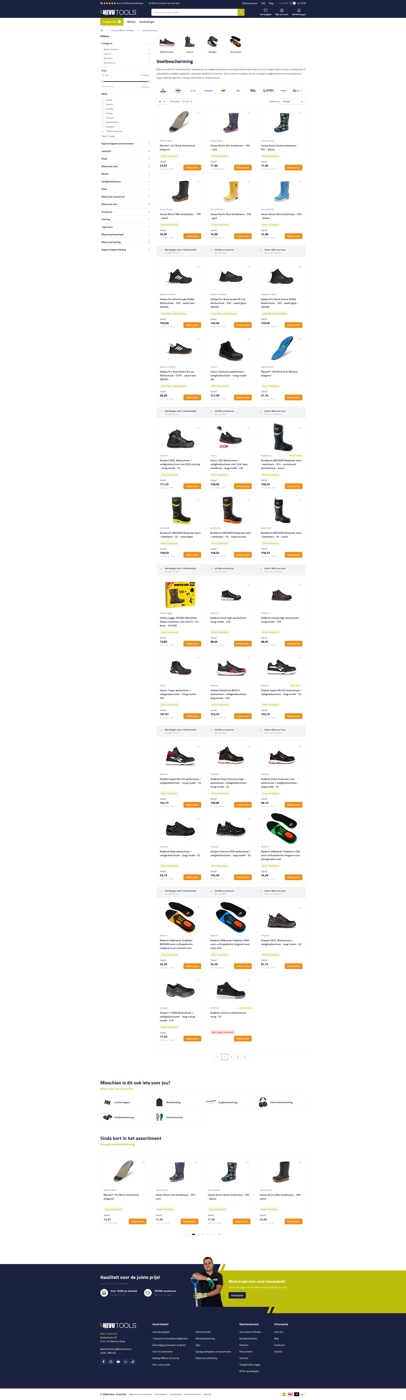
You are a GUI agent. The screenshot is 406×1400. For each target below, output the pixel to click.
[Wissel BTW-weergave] (293, 3)
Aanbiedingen (147, 22)
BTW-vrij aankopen (249, 1371)
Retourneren (246, 1351)
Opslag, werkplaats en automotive (213, 1351)
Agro (198, 1345)
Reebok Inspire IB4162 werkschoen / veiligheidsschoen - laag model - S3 (281, 692)
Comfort (110, 108)
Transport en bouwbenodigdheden (170, 1338)
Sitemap (207, 1394)
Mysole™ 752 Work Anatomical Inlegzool (177, 147)
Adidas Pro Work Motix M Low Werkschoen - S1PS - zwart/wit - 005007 (178, 375)
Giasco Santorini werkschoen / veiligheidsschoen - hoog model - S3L (229, 375)
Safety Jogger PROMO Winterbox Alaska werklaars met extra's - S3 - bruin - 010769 (180, 621)
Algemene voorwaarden (140, 1394)
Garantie (243, 1358)
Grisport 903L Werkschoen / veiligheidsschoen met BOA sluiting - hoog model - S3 (180, 464)
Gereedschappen (161, 1332)
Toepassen (145, 86)
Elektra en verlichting (206, 1358)
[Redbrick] (253, 91)
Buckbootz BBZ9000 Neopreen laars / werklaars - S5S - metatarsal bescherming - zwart (281, 464)
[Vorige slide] (186, 1234)
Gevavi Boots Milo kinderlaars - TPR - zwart (180, 216)
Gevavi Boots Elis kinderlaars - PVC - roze (230, 147)
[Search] (241, 12)
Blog (271, 3)
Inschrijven (237, 1295)
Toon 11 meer (108, 136)
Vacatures (279, 1345)
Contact (278, 1351)
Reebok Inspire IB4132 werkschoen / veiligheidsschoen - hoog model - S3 (180, 781)
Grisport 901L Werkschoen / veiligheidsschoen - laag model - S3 (281, 942)
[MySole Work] (238, 91)
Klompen (127, 58)
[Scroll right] (302, 91)
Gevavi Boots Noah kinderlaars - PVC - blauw (279, 147)
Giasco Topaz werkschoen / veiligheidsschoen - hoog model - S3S (178, 694)
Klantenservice (249, 3)
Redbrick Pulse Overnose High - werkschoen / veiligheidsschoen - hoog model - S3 (229, 783)
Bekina (109, 104)
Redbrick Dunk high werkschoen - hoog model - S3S (229, 620)
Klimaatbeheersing (205, 1338)
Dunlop (109, 113)
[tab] (193, 1234)
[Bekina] (178, 91)
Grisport (110, 117)
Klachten (243, 1345)
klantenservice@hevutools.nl (115, 1349)
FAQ (263, 3)
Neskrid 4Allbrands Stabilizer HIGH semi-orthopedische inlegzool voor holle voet (230, 944)
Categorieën (110, 22)
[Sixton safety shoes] (298, 91)
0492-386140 (108, 1353)
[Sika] (283, 91)
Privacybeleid (160, 1394)
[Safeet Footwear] (268, 91)
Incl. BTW (301, 3)
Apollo (109, 99)
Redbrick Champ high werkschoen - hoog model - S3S (280, 620)
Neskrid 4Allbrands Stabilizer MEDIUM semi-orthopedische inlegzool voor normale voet (176, 944)
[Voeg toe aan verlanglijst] (198, 113)
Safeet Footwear (114, 131)
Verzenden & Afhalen (250, 1332)
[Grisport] (223, 91)
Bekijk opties (192, 167)
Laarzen (127, 53)
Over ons (278, 1332)
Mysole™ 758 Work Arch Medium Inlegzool (279, 373)
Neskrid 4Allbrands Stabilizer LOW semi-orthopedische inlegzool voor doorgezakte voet (280, 855)
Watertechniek (203, 1332)
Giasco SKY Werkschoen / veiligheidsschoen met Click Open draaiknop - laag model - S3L (229, 464)
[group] (296, 455)
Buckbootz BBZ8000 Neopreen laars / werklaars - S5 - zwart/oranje (230, 535)
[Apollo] (163, 91)
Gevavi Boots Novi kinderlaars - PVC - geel (230, 216)
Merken (131, 22)
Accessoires (127, 62)
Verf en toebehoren (163, 1351)
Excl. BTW (283, 3)
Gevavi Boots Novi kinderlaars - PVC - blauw (281, 216)
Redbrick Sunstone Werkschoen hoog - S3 (228, 1014)
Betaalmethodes (248, 1338)
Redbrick (110, 126)
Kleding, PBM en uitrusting (122, 30)
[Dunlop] (208, 91)
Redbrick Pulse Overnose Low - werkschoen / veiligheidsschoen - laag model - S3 (279, 783)
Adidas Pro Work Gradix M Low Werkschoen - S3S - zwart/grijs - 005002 (229, 303)
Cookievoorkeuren (192, 1394)
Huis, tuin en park (161, 1364)
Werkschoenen (127, 49)
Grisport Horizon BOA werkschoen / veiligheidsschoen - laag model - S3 (230, 853)
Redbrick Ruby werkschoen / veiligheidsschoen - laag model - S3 (180, 853)
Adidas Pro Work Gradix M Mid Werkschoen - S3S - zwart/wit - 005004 (178, 303)
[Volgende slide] (219, 1234)
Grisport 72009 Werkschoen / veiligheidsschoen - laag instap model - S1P (177, 1016)
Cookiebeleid (175, 1394)
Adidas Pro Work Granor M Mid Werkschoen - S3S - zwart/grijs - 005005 (279, 303)
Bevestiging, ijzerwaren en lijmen (169, 1345)
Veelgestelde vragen (249, 1364)
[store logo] (118, 12)
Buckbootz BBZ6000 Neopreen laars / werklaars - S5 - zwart (281, 535)
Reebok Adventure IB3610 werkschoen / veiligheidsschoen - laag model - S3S (229, 694)
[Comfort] (193, 91)
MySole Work (112, 122)
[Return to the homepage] (101, 30)
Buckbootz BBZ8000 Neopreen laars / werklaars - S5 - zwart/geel (180, 535)
